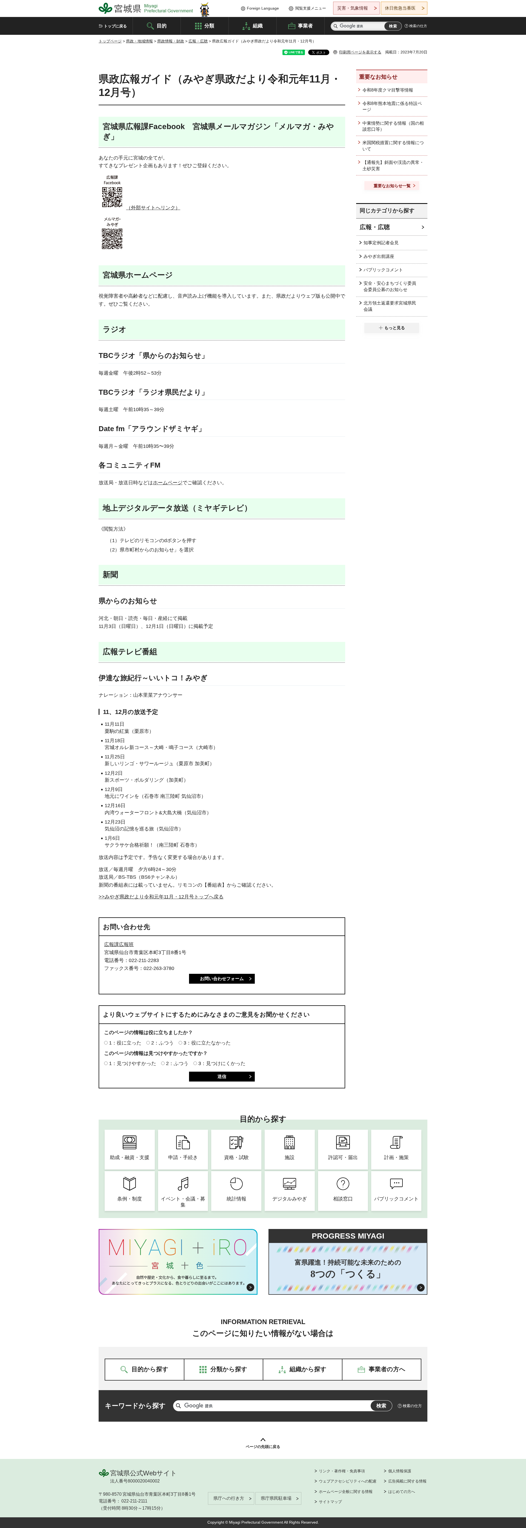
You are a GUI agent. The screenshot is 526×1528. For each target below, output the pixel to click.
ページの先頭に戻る (263, 1446)
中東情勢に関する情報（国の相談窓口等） (393, 126)
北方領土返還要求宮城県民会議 (390, 306)
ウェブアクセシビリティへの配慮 (347, 1481)
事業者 (305, 25)
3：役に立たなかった (207, 1043)
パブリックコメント (383, 270)
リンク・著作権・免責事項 (342, 1471)
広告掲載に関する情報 (407, 1481)
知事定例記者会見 (381, 242)
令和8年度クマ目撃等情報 (387, 90)
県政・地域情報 (139, 41)
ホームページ (167, 482)
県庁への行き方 (228, 1498)
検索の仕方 (418, 26)
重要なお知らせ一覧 (392, 185)
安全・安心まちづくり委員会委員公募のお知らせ (390, 286)
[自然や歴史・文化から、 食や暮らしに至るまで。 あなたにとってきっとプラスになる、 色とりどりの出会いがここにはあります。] (178, 1280)
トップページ (110, 41)
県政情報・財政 (170, 41)
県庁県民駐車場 (276, 1498)
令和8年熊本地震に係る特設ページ (392, 106)
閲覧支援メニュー (310, 8)
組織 (258, 25)
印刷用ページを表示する (360, 52)
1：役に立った (125, 1043)
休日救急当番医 (400, 8)
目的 (162, 25)
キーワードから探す (135, 1405)
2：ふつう (162, 1043)
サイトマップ (330, 1501)
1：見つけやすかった (132, 1063)
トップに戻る (115, 26)
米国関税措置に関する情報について (393, 145)
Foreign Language (263, 8)
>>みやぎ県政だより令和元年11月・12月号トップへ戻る (161, 897)
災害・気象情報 (352, 8)
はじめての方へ (401, 1491)
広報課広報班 (119, 944)
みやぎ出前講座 (379, 256)
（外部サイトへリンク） (153, 207)
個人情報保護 (399, 1471)
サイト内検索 (336, 26)
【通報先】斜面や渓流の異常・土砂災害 (393, 165)
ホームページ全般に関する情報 (346, 1491)
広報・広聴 (198, 41)
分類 (209, 25)
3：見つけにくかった (221, 1063)
